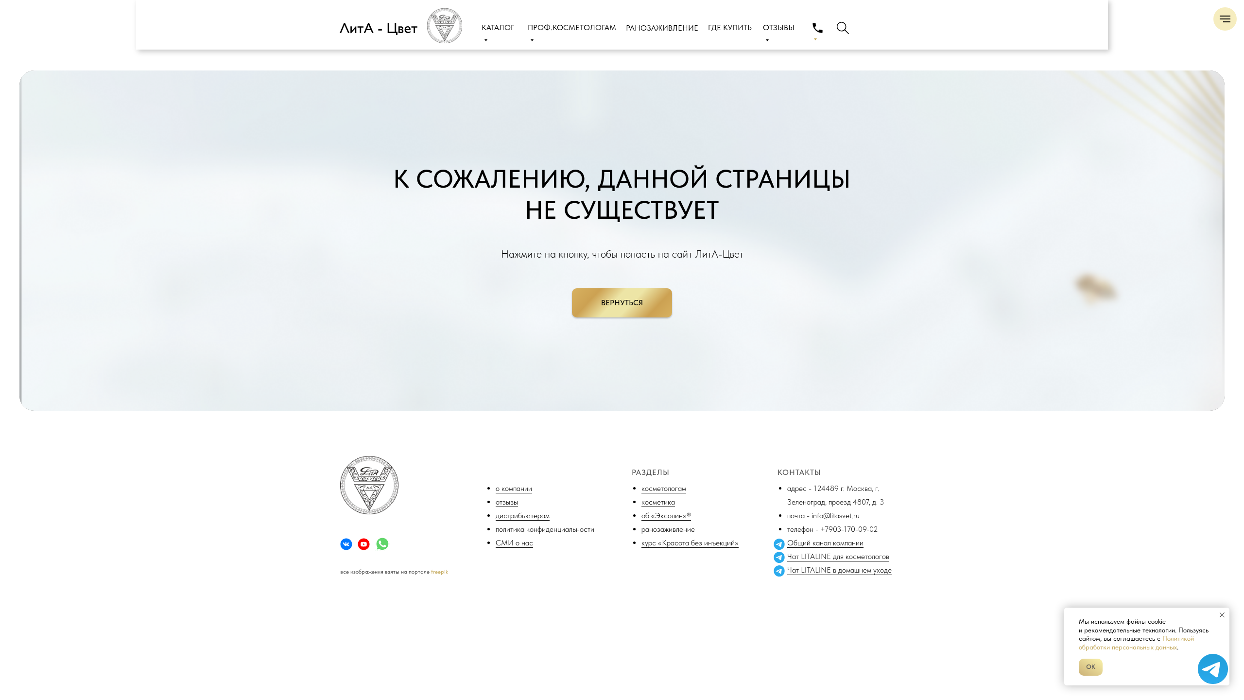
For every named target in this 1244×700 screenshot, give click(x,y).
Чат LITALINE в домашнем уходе (839, 570)
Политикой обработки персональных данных (1136, 642)
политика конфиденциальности (545, 529)
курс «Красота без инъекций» (690, 542)
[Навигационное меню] (1225, 19)
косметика (658, 502)
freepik (439, 571)
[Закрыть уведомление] (1222, 615)
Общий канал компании (825, 542)
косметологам (663, 488)
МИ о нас (517, 542)
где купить (730, 27)
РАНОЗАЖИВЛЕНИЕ (662, 28)
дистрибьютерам (523, 515)
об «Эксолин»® (666, 515)
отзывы (507, 502)
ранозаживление (668, 529)
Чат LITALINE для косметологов (838, 556)
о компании (514, 488)
